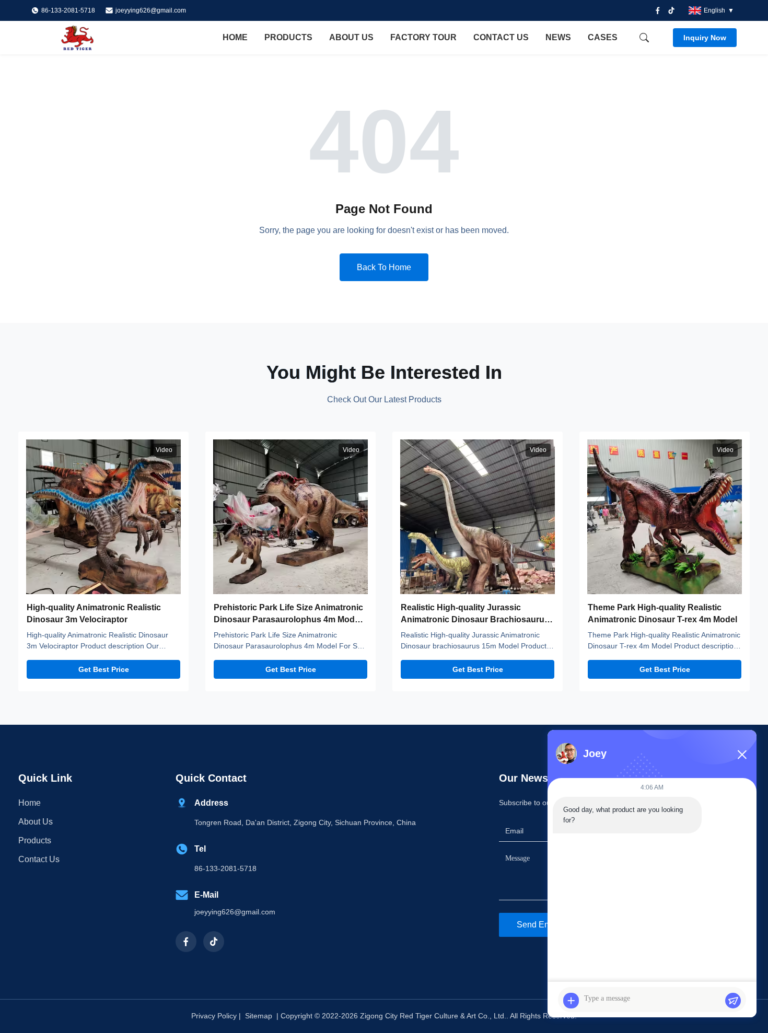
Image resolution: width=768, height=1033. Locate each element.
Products (288, 37)
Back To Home (384, 267)
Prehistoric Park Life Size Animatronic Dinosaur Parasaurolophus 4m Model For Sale (288, 619)
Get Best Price (103, 669)
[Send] (733, 1000)
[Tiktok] (671, 10)
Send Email (538, 924)
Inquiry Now (704, 37)
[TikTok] (213, 941)
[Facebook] (658, 10)
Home (235, 37)
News (558, 37)
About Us (351, 37)
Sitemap (258, 1016)
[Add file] (571, 1000)
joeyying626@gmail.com (150, 10)
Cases (603, 37)
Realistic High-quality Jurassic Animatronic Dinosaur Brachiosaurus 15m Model (475, 619)
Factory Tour (423, 37)
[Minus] (742, 754)
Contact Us (501, 37)
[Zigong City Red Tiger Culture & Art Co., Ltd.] (88, 37)
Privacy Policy (214, 1016)
